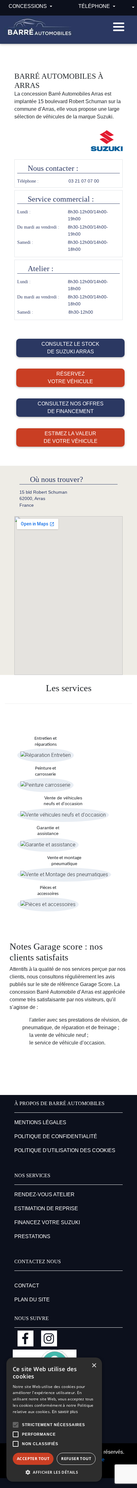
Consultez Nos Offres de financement (71, 407)
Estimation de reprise (46, 1208)
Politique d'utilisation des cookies (64, 1150)
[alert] (54, 1420)
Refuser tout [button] (76, 1458)
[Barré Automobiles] (39, 27)
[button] (15, 1424)
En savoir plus (65, 1412)
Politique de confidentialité (55, 1136)
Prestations (32, 1236)
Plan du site (32, 1299)
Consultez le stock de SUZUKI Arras (70, 347)
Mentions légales (40, 1122)
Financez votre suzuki (47, 1222)
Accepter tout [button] (33, 1458)
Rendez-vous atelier (44, 1194)
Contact (26, 1285)
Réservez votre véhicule (70, 377)
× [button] (93, 1365)
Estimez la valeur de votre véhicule (70, 437)
